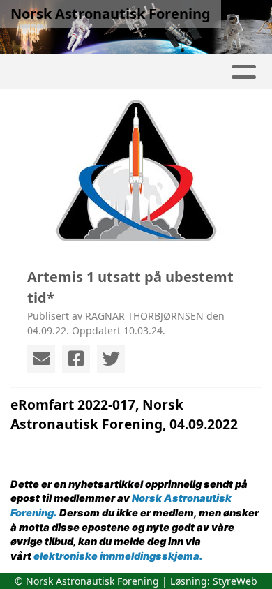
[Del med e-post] (41, 359)
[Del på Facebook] (76, 359)
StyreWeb (235, 581)
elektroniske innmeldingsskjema (116, 556)
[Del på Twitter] (111, 359)
